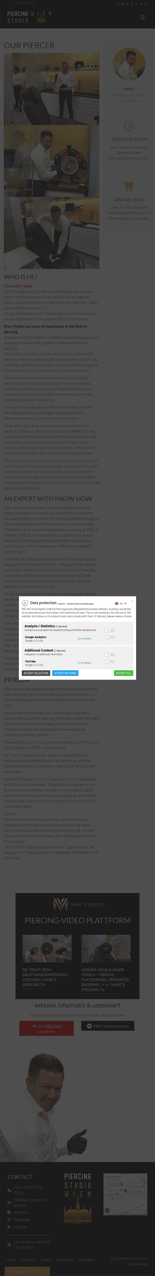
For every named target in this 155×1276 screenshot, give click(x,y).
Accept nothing (65, 673)
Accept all (123, 673)
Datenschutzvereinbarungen (80, 603)
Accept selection (36, 673)
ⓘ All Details (84, 638)
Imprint (61, 603)
